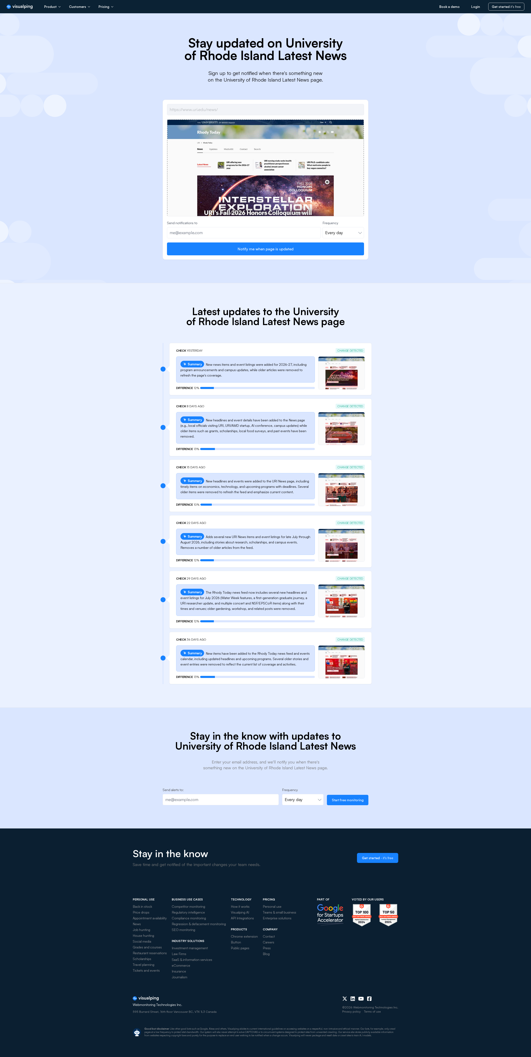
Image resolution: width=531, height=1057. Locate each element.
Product (50, 7)
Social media (142, 941)
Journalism (179, 977)
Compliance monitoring (189, 918)
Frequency (330, 223)
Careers (268, 942)
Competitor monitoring (188, 906)
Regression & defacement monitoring (199, 924)
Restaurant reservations (150, 953)
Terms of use (372, 1011)
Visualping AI (240, 912)
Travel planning (143, 965)
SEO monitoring (183, 930)
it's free (506, 7)
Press (267, 948)
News (137, 924)
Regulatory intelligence (188, 912)
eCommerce (181, 965)
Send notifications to (182, 223)
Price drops (141, 912)
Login (475, 7)
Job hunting (141, 930)
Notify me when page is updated (265, 249)
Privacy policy (351, 1011)
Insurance (179, 971)
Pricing (104, 7)
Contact (269, 936)
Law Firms (179, 954)
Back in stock (142, 906)
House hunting (143, 935)
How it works (240, 906)
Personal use (272, 906)
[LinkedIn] (353, 998)
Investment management (190, 948)
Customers (77, 7)
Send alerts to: (173, 790)
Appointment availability (150, 918)
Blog (266, 954)
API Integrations (242, 918)
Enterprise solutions (277, 918)
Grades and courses (147, 947)
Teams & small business (279, 912)
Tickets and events (146, 970)
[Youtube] (361, 998)
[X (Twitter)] (344, 998)
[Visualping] (20, 7)
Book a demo (449, 7)
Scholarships (142, 959)
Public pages (240, 948)
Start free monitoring (348, 800)
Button (236, 942)
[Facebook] (369, 998)
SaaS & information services (192, 960)
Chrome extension (244, 936)
